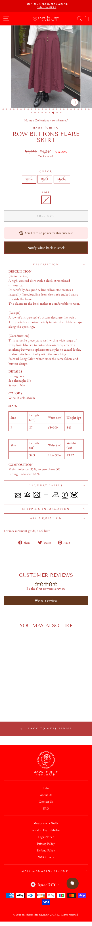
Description (46, 264)
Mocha (62, 179)
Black (45, 179)
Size (46, 192)
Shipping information (46, 509)
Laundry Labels (46, 485)
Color (46, 171)
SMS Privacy (46, 857)
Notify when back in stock (46, 247)
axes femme (59, 120)
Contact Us (46, 801)
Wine (29, 179)
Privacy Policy (46, 843)
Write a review (46, 600)
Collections (42, 120)
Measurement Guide (45, 823)
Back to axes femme (49, 728)
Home (28, 120)
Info (46, 788)
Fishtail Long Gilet (21, 358)
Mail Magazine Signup (45, 871)
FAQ (46, 808)
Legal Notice (46, 837)
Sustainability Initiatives (46, 830)
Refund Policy (46, 850)
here (47, 531)
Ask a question (46, 518)
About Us (46, 795)
